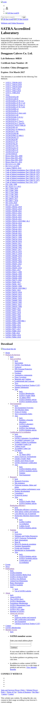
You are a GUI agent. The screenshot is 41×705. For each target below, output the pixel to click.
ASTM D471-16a (11, 131)
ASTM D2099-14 (11, 109)
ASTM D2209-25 (11, 111)
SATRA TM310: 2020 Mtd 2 (16, 288)
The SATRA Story (16, 599)
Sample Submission (22, 387)
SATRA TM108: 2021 (13, 211)
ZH (27, 19)
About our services (17, 613)
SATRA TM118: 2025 (13, 217)
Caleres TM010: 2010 (13, 168)
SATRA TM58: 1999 (13, 319)
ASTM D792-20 (11, 144)
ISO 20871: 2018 (11, 201)
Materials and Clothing (23, 379)
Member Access (11, 630)
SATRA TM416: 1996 (13, 307)
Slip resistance (20, 483)
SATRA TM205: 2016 (13, 268)
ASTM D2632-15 (11, 119)
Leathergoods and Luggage (24, 381)
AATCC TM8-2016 (12, 93)
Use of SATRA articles (23, 591)
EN (13, 19)
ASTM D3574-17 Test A (14, 121)
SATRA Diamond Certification (26, 463)
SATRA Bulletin (16, 573)
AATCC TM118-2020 (13, 87)
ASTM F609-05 (11, 154)
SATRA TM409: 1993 (13, 300)
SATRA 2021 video (17, 609)
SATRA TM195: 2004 (13, 262)
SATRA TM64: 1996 (13, 323)
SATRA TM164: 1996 (13, 245)
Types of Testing (21, 412)
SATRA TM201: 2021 (13, 264)
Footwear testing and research (25, 617)
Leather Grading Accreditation (25, 442)
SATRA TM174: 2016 (13, 252)
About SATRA (15, 597)
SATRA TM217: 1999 (13, 272)
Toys (16, 383)
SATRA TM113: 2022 (13, 213)
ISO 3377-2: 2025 (12, 205)
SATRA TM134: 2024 (13, 223)
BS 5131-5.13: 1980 (12, 164)
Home (7, 353)
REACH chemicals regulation (25, 544)
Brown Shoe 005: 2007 (13, 158)
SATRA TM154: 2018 (13, 239)
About (7, 593)
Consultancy (19, 493)
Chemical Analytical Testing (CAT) (27, 385)
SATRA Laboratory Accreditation (26, 425)
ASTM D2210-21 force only (15, 113)
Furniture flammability (23, 546)
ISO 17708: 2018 (11, 197)
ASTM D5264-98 (11, 133)
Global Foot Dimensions (19, 581)
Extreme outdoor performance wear (27, 489)
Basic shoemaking (21, 540)
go (24, 17)
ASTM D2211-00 (11, 115)
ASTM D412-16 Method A (15, 129)
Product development (22, 491)
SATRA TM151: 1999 (13, 237)
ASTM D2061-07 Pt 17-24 (15, 103)
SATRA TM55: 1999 (13, 317)
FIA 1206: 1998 (11, 184)
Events (7, 564)
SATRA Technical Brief (18, 577)
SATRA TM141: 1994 (13, 225)
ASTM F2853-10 (11, 150)
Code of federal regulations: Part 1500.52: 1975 (22, 178)
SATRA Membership (26, 393)
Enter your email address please (21, 641)
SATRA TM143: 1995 (13, 227)
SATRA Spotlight (16, 585)
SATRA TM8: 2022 (12, 333)
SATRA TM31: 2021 (13, 290)
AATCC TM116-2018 (13, 85)
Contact (8, 626)
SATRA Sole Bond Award (24, 461)
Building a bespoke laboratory (26, 421)
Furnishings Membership (19, 603)
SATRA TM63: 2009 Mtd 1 (15, 321)
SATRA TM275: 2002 (13, 280)
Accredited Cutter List (23, 448)
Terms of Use (11, 692)
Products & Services (12, 355)
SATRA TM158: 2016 (13, 241)
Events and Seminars (22, 548)
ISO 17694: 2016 (11, 188)
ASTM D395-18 (11, 127)
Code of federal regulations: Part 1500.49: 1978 (22, 172)
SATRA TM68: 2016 (13, 327)
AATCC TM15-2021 (13, 89)
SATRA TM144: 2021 (13, 229)
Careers (4, 694)
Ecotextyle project (21, 495)
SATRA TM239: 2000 (13, 276)
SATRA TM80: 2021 (13, 331)
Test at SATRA (15, 359)
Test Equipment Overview (24, 408)
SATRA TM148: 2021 (13, 231)
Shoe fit (17, 542)
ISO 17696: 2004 (11, 190)
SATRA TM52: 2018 (13, 313)
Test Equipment (15, 404)
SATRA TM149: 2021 (13, 233)
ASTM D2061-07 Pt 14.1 (14, 101)
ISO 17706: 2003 (11, 195)
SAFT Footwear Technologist (25, 457)
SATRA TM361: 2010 (13, 298)
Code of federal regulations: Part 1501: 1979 (21, 182)
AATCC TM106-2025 (13, 83)
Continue (14, 647)
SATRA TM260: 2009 (13, 278)
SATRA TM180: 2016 (13, 256)
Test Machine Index (22, 410)
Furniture (18, 373)
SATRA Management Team (20, 605)
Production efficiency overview (26, 510)
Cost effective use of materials (25, 514)
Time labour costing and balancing (27, 512)
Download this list (9, 349)
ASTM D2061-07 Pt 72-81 (15, 107)
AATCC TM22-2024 (13, 91)
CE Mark (18, 450)
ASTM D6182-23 (11, 137)
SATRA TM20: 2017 (13, 266)
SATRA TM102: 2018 (13, 207)
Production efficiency (17, 505)
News (7, 567)
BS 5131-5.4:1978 (12, 166)
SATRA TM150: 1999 (13, 235)
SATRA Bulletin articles (28, 400)
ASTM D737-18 (11, 142)
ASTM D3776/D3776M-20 (15, 125)
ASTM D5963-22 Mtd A (14, 135)
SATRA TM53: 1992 (13, 315)
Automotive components (23, 375)
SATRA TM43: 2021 (13, 309)
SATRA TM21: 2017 (13, 270)
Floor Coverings (20, 377)
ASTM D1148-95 (11, 99)
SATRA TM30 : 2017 (13, 284)
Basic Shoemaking (16, 583)
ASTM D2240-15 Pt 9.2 (14, 117)
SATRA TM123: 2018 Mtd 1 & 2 (17, 221)
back (11, 357)
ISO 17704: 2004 (11, 192)
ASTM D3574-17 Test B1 (14, 123)
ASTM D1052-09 (11, 97)
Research (13, 477)
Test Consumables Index (23, 414)
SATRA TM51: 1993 (13, 311)
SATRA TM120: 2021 (13, 219)
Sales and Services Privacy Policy (13, 690)
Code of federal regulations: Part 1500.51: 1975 (22, 176)
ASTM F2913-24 (11, 152)
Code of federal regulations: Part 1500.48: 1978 (22, 170)
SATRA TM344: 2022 (13, 296)
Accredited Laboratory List (24, 440)
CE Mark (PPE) (25, 397)
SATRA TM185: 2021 (13, 260)
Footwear (18, 367)
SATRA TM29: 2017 (13, 282)
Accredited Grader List (23, 444)
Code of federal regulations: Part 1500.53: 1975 (22, 180)
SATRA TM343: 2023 (13, 294)
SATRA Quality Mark (27, 395)
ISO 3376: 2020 (11, 203)
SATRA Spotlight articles (28, 402)
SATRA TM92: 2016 (13, 335)
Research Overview (22, 481)
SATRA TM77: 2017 (13, 329)
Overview (18, 436)
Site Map (35, 692)
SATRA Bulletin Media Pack (20, 575)
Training (22, 473)
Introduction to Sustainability (25, 550)
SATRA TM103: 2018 (13, 209)
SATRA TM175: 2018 (13, 254)
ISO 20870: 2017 (11, 199)
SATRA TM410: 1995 (13, 302)
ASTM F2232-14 (11, 148)
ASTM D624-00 (11, 140)
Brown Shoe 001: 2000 (13, 156)
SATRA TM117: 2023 (13, 215)
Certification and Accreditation (25, 561)
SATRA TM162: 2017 (13, 243)
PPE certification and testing (25, 619)
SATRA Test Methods (23, 365)
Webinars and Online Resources (12, 23)
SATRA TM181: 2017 (13, 258)
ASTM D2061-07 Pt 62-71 (15, 105)
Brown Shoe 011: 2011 (13, 162)
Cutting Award (20, 446)
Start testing (19, 363)
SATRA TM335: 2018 (13, 292)
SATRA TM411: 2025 (13, 304)
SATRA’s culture (16, 607)
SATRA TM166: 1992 (13, 247)
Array (7, 95)
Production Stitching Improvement (27, 516)
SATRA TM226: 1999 (13, 274)
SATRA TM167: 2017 (13, 250)
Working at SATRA (17, 611)
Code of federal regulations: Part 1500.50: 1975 (22, 174)
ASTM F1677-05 (11, 146)
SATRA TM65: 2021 (13, 325)
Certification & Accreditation (20, 432)
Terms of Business (24, 692)
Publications (9, 569)
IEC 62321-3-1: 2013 (13, 186)
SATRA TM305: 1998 (13, 286)
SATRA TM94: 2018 (13, 337)
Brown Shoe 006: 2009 (13, 160)
